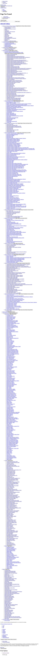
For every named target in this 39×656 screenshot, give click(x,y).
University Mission (7, 27)
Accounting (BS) (9, 112)
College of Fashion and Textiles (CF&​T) (10, 123)
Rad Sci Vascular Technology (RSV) (12, 445)
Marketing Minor (7, 601)
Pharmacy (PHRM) (9, 526)
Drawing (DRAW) (9, 363)
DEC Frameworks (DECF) (10, 356)
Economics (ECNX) (9, 364)
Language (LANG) (9, 404)
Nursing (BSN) (8, 248)
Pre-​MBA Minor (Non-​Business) (9, 605)
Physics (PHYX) (9, 432)
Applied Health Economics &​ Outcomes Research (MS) (15, 265)
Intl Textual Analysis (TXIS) (11, 400)
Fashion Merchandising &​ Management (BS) (13, 126)
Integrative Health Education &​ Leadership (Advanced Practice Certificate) (18, 181)
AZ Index (4, 2)
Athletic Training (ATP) (10, 464)
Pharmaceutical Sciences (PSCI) (11, 524)
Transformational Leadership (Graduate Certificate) (14, 111)
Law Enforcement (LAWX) (10, 406)
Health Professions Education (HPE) (12, 494)
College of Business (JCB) (8, 100)
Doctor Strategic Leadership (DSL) (12, 482)
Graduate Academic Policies (9, 49)
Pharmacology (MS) (9, 240)
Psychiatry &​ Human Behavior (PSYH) (12, 561)
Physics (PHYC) (9, 431)
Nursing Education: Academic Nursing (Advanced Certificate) (16, 251)
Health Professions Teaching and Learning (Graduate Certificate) (16, 159)
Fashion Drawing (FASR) (10, 372)
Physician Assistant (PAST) (10, 429)
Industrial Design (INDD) (10, 392)
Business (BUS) (9, 339)
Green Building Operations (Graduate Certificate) (14, 81)
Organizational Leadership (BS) (11, 110)
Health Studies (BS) (9, 177)
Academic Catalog (3, 7)
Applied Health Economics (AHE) (12, 461)
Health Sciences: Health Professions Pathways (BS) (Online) (16, 169)
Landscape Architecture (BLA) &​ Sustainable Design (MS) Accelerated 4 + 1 (18, 92)
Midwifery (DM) (9, 193)
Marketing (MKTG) (9, 414)
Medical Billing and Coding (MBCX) (12, 418)
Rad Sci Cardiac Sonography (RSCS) (12, 437)
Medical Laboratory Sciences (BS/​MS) (12, 191)
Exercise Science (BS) (10, 297)
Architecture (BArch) (9, 59)
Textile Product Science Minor (9, 612)
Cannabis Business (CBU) (10, 471)
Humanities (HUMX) (9, 391)
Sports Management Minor (8, 610)
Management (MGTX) (10, 411)
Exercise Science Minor (8, 585)
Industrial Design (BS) (10, 84)
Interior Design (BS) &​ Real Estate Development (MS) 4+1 (16, 89)
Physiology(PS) (9, 529)
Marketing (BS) (9, 120)
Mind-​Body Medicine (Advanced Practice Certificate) (15, 199)
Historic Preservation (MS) (10, 83)
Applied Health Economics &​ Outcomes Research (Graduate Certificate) (18, 264)
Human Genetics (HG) (10, 499)
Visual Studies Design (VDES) (11, 457)
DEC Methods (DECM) (10, 357)
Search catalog (2, 21)
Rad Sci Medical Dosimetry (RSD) (12, 442)
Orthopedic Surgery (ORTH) (11, 558)
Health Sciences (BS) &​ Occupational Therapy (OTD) (15, 166)
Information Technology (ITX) (11, 395)
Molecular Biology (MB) (10, 422)
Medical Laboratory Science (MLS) (12, 421)
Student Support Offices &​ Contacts (10, 40)
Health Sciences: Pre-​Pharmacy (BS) (12, 173)
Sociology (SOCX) (9, 450)
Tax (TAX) (8, 541)
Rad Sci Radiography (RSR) (11, 444)
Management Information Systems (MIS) (13, 412)
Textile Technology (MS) (10, 131)
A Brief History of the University (9, 31)
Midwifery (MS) (9, 194)
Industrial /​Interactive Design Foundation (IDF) (14, 501)
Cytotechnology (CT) (9, 355)
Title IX (5, 29)
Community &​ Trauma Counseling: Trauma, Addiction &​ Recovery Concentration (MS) (20, 149)
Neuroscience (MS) (9, 238)
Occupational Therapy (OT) (10, 520)
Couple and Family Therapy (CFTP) (12, 480)
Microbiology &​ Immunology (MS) (12, 236)
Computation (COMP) (10, 347)
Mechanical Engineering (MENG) (11, 417)
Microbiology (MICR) (10, 514)
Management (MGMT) (10, 410)
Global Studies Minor (7, 590)
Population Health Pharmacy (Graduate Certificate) (14, 261)
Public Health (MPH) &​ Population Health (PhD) (14, 290)
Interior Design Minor (7, 595)
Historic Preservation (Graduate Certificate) (13, 82)
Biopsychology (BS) (9, 210)
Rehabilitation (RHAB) (10, 564)
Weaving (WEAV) (9, 458)
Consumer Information (6, 642)
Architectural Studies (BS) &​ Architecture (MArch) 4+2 (15, 56)
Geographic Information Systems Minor (10, 589)
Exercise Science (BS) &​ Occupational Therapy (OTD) (15, 299)
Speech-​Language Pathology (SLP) (12, 538)
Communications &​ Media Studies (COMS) (13, 346)
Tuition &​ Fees (6, 35)
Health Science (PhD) (10, 161)
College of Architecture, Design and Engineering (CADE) (13, 52)
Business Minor (6, 575)
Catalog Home (4, 3)
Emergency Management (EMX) (11, 366)
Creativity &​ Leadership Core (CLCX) (12, 353)
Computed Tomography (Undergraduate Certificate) (14, 150)
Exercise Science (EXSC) (10, 370)
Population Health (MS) (10, 288)
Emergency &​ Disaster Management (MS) (13, 154)
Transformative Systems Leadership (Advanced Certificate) (15, 253)
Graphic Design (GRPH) (10, 379)
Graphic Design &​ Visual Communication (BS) (14, 80)
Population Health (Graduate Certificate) (12, 287)
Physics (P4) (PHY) (9, 430)
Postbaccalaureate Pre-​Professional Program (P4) (14, 241)
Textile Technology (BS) (10, 130)
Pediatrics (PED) (9, 560)
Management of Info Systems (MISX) (12, 413)
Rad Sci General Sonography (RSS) (12, 440)
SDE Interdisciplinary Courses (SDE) (12, 448)
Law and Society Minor (8, 599)
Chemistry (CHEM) (9, 342)
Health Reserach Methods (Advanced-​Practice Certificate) (15, 272)
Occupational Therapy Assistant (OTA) (12, 426)
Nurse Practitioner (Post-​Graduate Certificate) (13, 247)
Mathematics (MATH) (10, 416)
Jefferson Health (5, 634)
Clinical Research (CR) (10, 477)
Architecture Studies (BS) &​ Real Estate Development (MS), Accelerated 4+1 (18, 68)
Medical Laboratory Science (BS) (11, 190)
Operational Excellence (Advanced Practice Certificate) (15, 280)
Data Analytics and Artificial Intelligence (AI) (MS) (14, 115)
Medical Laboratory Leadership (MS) (12, 188)
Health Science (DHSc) (10, 160)
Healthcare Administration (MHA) (12, 274)
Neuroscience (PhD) (9, 239)
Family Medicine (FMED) (10, 549)
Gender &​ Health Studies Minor (9, 587)
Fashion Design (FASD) (10, 371)
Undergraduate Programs (8, 46)
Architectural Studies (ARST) (11, 322)
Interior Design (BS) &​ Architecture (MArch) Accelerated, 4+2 (16, 87)
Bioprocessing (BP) (9, 336)
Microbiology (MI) (9, 513)
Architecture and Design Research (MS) (12, 66)
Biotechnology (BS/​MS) (10, 135)
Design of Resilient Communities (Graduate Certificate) (15, 74)
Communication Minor (8, 577)
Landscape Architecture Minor (9, 597)
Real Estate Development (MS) (11, 94)
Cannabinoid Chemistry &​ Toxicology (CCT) (13, 469)
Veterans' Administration (8, 37)
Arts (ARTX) (8, 328)
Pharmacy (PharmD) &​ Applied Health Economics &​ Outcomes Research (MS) (19, 284)
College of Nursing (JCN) (8, 243)
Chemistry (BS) (9, 224)
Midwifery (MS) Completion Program (12, 195)
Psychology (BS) (9, 215)
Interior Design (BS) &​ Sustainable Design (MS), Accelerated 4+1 (17, 90)
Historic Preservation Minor (8, 594)
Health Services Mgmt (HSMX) (11, 384)
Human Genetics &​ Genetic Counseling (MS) (13, 233)
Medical (5, 545)
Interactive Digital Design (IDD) (11, 505)
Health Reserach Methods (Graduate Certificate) (14, 273)
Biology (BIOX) (9, 334)
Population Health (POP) (10, 530)
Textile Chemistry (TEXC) (10, 455)
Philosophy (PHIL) (9, 427)
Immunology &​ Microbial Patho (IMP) (12, 500)
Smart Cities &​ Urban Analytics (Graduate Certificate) (15, 96)
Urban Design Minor (7, 614)
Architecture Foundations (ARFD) (12, 326)
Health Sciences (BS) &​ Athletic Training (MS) (14, 163)
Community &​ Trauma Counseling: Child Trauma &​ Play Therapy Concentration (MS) (20, 148)
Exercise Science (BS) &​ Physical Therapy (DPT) (14, 300)
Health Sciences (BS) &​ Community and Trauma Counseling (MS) (17, 164)
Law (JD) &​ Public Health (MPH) (11, 278)
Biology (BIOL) (9, 333)
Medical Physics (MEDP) (10, 512)
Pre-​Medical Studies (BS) (10, 242)
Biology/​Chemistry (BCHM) (11, 335)
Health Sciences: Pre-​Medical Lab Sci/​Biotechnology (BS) (15, 171)
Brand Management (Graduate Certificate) (13, 101)
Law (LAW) (8, 405)
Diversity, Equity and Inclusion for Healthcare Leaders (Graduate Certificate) (18, 103)
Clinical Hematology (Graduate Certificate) (13, 144)
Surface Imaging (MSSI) (10, 539)
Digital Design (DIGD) (10, 362)
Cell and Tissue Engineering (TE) (11, 475)
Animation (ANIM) (9, 319)
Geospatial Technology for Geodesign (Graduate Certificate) (16, 78)
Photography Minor (7, 603)
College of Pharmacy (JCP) (8, 254)
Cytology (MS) (8, 152)
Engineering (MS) (9, 76)
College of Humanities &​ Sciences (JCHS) (11, 209)
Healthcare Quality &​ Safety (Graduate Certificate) (14, 275)
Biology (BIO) (8, 332)
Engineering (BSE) (9, 75)
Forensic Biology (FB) (10, 486)
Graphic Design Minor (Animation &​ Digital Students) (13, 591)
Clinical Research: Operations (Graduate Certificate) (14, 227)
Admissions (6, 34)
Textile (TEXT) (9, 454)
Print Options (5, 11)
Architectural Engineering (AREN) (12, 321)
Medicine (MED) (9, 552)
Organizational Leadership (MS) (11, 121)
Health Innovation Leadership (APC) (12, 270)
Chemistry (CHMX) (9, 343)
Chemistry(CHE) (9, 344)
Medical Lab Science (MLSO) (11, 420)
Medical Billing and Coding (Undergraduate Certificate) (15, 185)
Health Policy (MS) (9, 271)
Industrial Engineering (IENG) (11, 393)
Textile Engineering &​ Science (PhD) (12, 129)
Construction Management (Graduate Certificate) (14, 71)
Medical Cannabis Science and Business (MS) (13, 186)
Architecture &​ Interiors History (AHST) (13, 323)
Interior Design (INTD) (10, 398)
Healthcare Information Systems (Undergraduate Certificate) (16, 179)
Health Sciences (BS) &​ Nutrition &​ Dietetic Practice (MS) (15, 165)
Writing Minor (6, 618)
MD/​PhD (7, 235)
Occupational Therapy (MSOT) (11, 305)
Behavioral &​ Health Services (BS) (12, 134)
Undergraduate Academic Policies (9, 48)
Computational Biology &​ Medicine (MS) (13, 228)
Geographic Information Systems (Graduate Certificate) (15, 77)
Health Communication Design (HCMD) (13, 492)
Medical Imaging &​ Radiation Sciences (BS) (13, 187)
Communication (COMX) (10, 345)
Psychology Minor (7, 606)
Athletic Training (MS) (10, 294)
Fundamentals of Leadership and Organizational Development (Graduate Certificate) (20, 105)
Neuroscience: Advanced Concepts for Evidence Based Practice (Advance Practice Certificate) (21, 302)
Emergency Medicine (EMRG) (11, 548)
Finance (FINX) (9, 375)
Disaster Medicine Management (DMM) (12, 481)
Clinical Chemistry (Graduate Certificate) (13, 143)
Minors (3, 569)
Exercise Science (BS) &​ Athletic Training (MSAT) (14, 298)
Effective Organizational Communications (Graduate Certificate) (16, 104)
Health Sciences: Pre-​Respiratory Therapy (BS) (14, 175)
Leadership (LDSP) (9, 407)
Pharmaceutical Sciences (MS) (11, 255)
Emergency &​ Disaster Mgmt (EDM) (12, 483)
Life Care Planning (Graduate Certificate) (13, 301)
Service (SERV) (9, 449)
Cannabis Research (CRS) (10, 473)
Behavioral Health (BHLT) (10, 330)
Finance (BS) (8, 116)
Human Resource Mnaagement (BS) (12, 117)
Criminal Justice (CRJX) (10, 354)
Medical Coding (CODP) (10, 419)
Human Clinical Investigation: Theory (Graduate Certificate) (16, 232)
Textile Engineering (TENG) (11, 456)
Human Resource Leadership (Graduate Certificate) (14, 107)
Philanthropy (4, 636)
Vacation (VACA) (9, 568)
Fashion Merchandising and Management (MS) (14, 127)
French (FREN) (9, 377)
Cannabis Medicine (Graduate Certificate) (13, 140)
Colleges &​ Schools (5, 50)
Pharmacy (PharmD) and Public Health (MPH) (14, 260)
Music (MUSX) (9, 423)
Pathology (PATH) (9, 559)
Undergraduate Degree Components (10, 38)
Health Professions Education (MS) (12, 158)
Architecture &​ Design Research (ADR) (12, 462)
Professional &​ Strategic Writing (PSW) (12, 434)
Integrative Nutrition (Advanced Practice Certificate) (14, 183)
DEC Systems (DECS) (10, 358)
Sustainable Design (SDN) (10, 540)
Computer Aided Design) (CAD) (11, 349)
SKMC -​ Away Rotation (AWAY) (11, 565)
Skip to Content (4, 1)
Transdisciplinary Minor (8, 613)
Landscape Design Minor (8, 598)
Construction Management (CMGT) (12, 350)
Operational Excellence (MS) (11, 282)
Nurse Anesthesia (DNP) (10, 246)
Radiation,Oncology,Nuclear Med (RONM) (13, 562)
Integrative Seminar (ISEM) (10, 396)
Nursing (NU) (8, 424)
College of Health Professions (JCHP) (10, 132)
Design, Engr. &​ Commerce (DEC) (12, 360)
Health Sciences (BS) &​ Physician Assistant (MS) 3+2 (15, 167)
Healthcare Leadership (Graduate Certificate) (13, 106)
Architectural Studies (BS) (10, 55)
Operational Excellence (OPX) (11, 521)
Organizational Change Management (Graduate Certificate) (15, 109)
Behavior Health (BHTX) (10, 329)
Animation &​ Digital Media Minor (9, 571)
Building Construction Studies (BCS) (12, 338)
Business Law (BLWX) (10, 341)
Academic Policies (5, 47)
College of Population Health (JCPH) (10, 263)
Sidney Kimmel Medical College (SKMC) (11, 309)
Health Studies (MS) (9, 178)
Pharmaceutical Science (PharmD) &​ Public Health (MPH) (15, 283)
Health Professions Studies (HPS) (11, 495)
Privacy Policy (4, 641)
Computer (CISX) (9, 348)
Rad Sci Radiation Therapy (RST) (11, 443)
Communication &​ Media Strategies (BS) (13, 212)
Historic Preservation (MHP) (11, 498)
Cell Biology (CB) (9, 476)
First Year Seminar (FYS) (10, 376)
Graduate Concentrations (10, 79)
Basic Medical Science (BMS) (11, 465)
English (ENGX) (9, 368)
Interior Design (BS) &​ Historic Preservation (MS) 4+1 (15, 88)
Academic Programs (5, 41)
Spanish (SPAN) (9, 451)
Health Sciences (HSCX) (10, 383)
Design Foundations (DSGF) (11, 359)
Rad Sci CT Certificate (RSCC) (11, 439)
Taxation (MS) (8, 122)
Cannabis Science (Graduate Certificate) (12, 141)
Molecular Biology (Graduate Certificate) (13, 200)
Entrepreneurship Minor (8, 583)
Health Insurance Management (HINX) (12, 380)
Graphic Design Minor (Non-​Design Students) (11, 593)
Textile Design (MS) (9, 128)
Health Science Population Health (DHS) (13, 496)
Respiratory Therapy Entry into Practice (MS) (13, 208)
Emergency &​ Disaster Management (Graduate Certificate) (15, 153)
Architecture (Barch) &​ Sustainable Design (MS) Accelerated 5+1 (17, 63)
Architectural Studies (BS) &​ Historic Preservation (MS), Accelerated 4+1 (18, 57)
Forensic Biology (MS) (10, 229)
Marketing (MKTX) (9, 415)
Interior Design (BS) (9, 86)
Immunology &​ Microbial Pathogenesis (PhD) (13, 234)
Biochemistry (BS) (9, 219)
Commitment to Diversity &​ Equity (10, 28)
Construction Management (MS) (11, 72)
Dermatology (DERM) (10, 547)
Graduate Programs (7, 45)
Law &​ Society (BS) (9, 214)
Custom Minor (6, 581)
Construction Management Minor (9, 580)
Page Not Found (7, 620)
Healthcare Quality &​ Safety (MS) (11, 277)
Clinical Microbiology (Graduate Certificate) (13, 145)
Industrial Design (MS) (10, 85)
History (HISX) (9, 388)
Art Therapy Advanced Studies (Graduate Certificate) (15, 133)
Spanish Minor (6, 609)
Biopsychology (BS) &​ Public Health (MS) (13, 211)
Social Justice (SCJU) (9, 537)
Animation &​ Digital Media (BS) (11, 54)
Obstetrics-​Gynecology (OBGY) (11, 555)
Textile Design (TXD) (10, 543)
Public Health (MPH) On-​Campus (11, 291)
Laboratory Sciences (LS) (10, 508)
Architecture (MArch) (10, 65)
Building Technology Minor (8, 574)
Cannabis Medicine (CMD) (10, 472)
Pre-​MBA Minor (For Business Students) (11, 604)
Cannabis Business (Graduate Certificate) (13, 139)
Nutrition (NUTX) (9, 425)
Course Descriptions (5, 312)
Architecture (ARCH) (10, 324)
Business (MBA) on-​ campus (11, 102)
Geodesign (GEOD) (9, 488)
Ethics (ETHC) (8, 369)
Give (3, 627)
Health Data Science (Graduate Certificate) (13, 268)
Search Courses (4, 311)
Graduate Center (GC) (10, 491)
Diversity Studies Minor (8, 582)
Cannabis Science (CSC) (10, 474)
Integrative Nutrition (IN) (10, 504)
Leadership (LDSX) (9, 408)
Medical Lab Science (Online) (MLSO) (12, 510)
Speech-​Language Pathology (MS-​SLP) (12, 308)
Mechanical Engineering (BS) (11, 93)
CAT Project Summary (6, 17)
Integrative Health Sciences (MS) (11, 182)
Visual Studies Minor (7, 615)
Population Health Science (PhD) (11, 289)
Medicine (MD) (9, 310)
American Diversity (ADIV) (11, 316)
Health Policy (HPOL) (10, 381)
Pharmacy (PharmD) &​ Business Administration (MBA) (15, 258)
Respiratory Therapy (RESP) (11, 446)
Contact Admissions (5, 637)
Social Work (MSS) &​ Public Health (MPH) (13, 292)
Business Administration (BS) (11, 114)
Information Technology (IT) (11, 394)
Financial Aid (6, 36)
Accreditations (6, 30)
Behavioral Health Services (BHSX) (12, 331)
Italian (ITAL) (8, 401)
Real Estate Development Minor (9, 608)
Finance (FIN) (8, 374)
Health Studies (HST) (9, 386)
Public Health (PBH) (9, 532)
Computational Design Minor (9, 579)
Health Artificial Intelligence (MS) (11, 267)
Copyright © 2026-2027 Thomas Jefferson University (8, 639)
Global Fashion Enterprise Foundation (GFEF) (13, 490)
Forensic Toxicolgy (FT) (10, 487)
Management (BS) (9, 119)
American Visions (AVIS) (10, 318)
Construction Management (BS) (11, 70)
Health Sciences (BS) (9, 162)
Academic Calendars (7, 33)
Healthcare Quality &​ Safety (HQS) (12, 497)
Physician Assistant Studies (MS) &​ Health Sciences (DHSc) (16, 204)
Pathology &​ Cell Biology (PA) (11, 522)
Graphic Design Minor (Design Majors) (10, 592)
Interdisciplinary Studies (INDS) (11, 397)
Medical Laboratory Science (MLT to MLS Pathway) (15, 189)
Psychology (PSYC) (9, 435)
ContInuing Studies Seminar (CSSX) (12, 352)
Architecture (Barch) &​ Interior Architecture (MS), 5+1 (15, 61)
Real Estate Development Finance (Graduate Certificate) (15, 95)
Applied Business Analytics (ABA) (12, 320)
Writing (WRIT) (9, 459)
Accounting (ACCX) (9, 315)
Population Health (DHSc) (10, 286)
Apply (3, 625)
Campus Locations (7, 32)
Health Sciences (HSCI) (10, 382)
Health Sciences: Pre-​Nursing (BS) (12, 172)
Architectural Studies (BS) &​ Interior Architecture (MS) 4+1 (16, 58)
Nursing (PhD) (8, 250)
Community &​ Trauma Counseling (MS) (13, 146)
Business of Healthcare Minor (9, 576)
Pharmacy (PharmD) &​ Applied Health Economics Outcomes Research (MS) (18, 257)
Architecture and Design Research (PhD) (13, 67)
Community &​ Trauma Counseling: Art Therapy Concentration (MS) (17, 147)
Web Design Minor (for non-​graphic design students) (12, 617)
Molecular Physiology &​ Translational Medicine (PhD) (15, 237)
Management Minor (7, 600)
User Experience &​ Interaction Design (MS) (13, 99)
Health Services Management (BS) (12, 176)
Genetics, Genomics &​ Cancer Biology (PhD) (13, 231)
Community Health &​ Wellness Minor (10, 578)
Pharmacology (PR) (9, 525)
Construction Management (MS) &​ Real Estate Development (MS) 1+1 (17, 69)
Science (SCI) (8, 447)
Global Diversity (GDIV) (10, 378)
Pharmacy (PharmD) (9, 256)
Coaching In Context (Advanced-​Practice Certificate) (15, 295)
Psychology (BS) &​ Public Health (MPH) (13, 217)
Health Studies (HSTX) (10, 385)
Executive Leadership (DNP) (11, 245)
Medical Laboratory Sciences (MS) (12, 192)
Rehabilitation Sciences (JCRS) (11, 535)
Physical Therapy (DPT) (10, 307)
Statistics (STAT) (9, 452)
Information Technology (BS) (11, 108)
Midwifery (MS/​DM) (9, 196)
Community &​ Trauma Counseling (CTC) (13, 478)
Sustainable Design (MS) (10, 97)
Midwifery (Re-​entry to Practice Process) (13, 198)
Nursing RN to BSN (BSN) (10, 252)
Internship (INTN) (9, 399)
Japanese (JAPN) (9, 402)
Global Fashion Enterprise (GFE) (11, 489)
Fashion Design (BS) (9, 124)
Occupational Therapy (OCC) (11, 519)
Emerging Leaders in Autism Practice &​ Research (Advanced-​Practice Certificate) (19, 296)
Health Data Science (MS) (10, 269)
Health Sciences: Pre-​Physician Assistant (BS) (13, 174)
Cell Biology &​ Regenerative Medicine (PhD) (13, 223)
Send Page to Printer (5, 652)
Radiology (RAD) (9, 563)
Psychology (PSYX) (9, 436)
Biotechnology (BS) (9, 136)
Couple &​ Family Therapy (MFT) (11, 151)
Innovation (4, 635)
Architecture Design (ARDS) (11, 325)
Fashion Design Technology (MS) (11, 125)
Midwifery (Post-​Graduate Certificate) (12, 197)
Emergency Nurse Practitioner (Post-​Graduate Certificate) (15, 244)
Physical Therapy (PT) (10, 527)
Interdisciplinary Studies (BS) (11, 213)
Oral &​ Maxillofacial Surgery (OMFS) (12, 557)
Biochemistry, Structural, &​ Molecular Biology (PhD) (15, 220)
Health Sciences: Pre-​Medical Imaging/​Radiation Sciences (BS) (16, 170)
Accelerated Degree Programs (9, 42)
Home (3, 9)
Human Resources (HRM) (10, 389)
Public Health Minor (7, 607)
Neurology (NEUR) (9, 553)
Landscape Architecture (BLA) (11, 91)
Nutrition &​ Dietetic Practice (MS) (12, 201)
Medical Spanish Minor (8, 602)
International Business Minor (9, 596)
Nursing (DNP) (8, 249)
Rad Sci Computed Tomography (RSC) (12, 438)
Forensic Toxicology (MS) (10, 230)
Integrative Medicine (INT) (10, 550)
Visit (3, 626)
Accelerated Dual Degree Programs (10, 43)
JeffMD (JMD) (8, 551)
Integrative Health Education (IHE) (12, 503)
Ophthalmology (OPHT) (10, 556)
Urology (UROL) (9, 567)
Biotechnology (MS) (9, 137)
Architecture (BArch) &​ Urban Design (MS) (13, 64)
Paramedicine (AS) (9, 203)
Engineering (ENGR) (9, 367)
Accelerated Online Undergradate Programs (11, 51)
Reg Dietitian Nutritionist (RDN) (11, 534)
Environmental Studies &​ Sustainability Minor (11, 584)
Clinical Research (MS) (10, 226)
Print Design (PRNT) (9, 433)
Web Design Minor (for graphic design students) (12, 616)
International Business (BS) (10, 118)
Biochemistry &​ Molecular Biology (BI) (12, 466)
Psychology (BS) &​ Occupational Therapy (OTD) (14, 216)
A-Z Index (4, 10)
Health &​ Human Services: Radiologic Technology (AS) (15, 156)
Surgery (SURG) (9, 566)
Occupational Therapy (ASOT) (11, 304)
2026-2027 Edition (5, 23)
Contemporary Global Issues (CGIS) (12, 351)
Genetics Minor (6, 588)
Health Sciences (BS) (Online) (11, 168)
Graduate (5, 460)
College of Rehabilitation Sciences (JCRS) (11, 293)
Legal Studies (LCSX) (10, 409)
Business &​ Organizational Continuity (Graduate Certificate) (16, 138)
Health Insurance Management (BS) (12, 157)
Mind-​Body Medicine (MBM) (11, 516)
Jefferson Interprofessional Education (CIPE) (13, 507)
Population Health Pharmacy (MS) (12, 262)
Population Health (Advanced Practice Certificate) (14, 285)
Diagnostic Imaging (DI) (10, 361)
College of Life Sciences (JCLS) (9, 218)
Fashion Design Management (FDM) (12, 485)
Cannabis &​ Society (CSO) (10, 470)
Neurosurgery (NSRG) (10, 554)
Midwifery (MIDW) (9, 515)
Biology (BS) (8, 221)
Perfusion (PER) (9, 523)
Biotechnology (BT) (9, 337)
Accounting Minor (7, 570)
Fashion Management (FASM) (11, 373)
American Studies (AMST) (10, 317)
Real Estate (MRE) (9, 533)
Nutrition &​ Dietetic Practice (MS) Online (13, 202)
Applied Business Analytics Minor (9, 572)
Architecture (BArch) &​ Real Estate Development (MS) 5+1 (16, 62)
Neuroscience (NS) (9, 517)
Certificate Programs (7, 44)
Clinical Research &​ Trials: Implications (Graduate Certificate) (16, 225)
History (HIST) (8, 387)
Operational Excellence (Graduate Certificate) (13, 281)
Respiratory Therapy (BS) (10, 207)
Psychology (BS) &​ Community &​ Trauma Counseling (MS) (16, 206)
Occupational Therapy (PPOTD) (11, 303)
